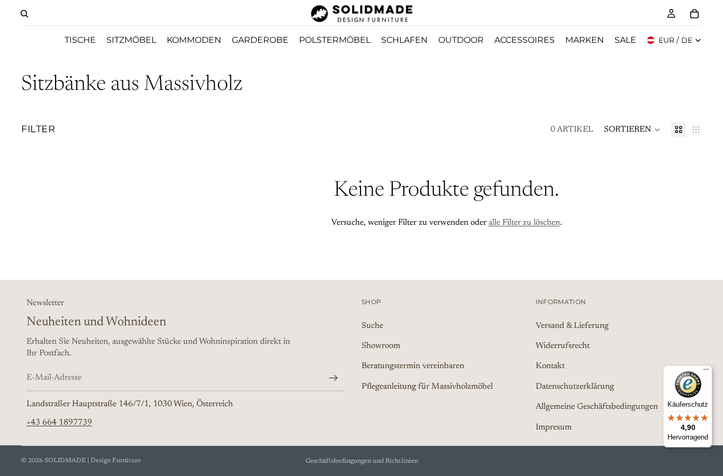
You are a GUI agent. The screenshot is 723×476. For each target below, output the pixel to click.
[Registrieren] (333, 378)
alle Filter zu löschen (524, 222)
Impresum (554, 427)
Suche (372, 325)
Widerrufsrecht (563, 346)
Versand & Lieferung (572, 325)
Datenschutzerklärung (575, 386)
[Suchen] (24, 13)
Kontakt (550, 366)
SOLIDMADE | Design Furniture (92, 460)
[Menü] (706, 371)
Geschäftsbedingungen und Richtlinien (361, 461)
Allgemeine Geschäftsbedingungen (597, 406)
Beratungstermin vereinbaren (413, 366)
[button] (632, 129)
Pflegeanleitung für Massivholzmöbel (427, 386)
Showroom (381, 346)
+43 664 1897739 (59, 422)
